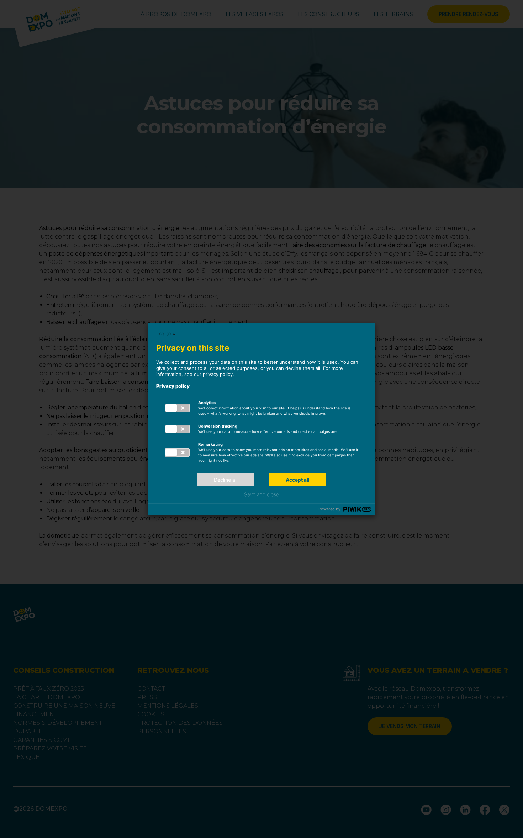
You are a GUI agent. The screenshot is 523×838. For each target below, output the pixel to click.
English (163, 333)
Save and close (261, 494)
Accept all (298, 480)
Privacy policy (173, 386)
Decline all (225, 480)
